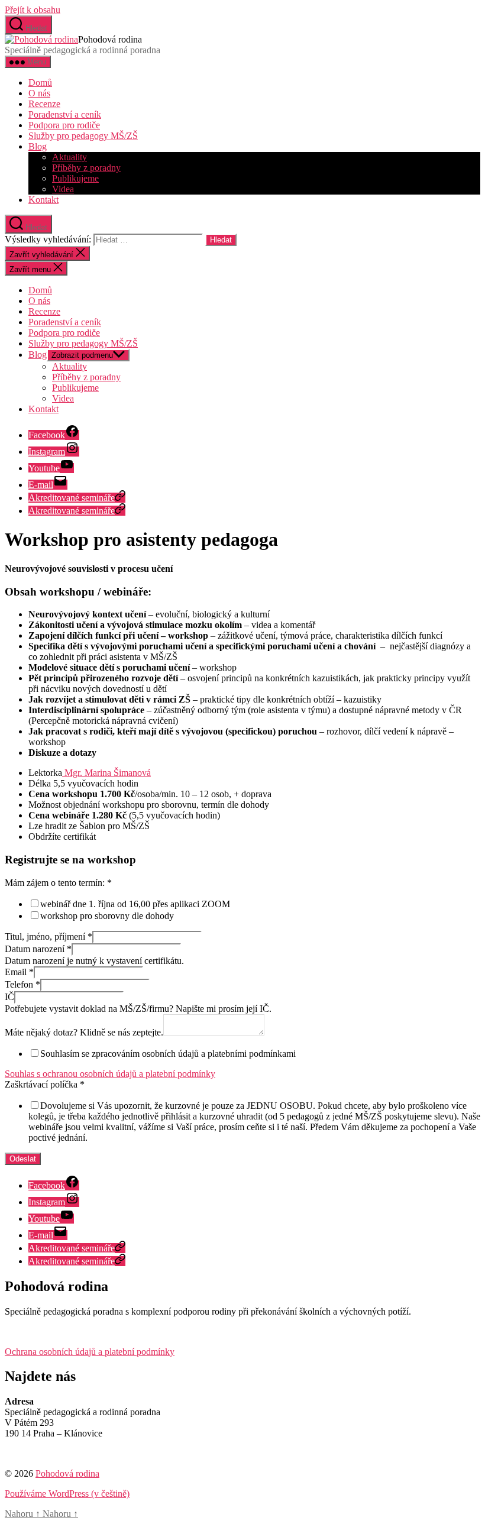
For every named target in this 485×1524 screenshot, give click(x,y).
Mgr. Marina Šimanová (106, 773)
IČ (9, 997)
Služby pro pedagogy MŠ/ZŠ (83, 136)
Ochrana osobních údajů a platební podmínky (89, 1352)
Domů (40, 82)
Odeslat (22, 1158)
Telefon (22, 984)
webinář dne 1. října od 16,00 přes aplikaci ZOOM (135, 904)
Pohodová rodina (67, 1473)
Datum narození (38, 949)
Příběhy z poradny (86, 168)
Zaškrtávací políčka (45, 1084)
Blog (37, 146)
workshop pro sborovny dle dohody (107, 916)
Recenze (44, 104)
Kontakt (43, 200)
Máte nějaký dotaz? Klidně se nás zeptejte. (84, 1032)
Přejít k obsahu (32, 10)
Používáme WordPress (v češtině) (67, 1494)
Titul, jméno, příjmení (48, 936)
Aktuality (69, 157)
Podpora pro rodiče (64, 125)
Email (19, 972)
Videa (63, 189)
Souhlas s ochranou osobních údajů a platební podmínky (110, 1074)
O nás (39, 93)
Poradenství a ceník (64, 114)
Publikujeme (75, 178)
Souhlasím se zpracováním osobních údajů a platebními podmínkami (168, 1054)
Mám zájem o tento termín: (58, 883)
